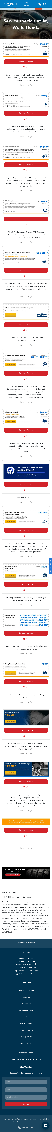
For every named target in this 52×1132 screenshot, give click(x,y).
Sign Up (26, 1104)
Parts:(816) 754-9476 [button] (28, 974)
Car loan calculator (26, 1030)
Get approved (26, 1023)
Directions (26, 1017)
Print (27, 67)
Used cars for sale (26, 1010)
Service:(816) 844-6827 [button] (28, 971)
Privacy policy (26, 1037)
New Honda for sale (26, 990)
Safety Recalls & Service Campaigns (26, 1059)
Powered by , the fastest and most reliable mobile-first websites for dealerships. (26, 1120)
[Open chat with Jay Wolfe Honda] (46, 1126)
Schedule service (26, 484)
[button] (39, 4)
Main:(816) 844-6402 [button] (28, 967)
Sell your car (26, 1004)
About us (26, 997)
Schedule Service (26, 62)
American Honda (26, 1053)
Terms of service (26, 1043)
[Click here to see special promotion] (26, 9)
